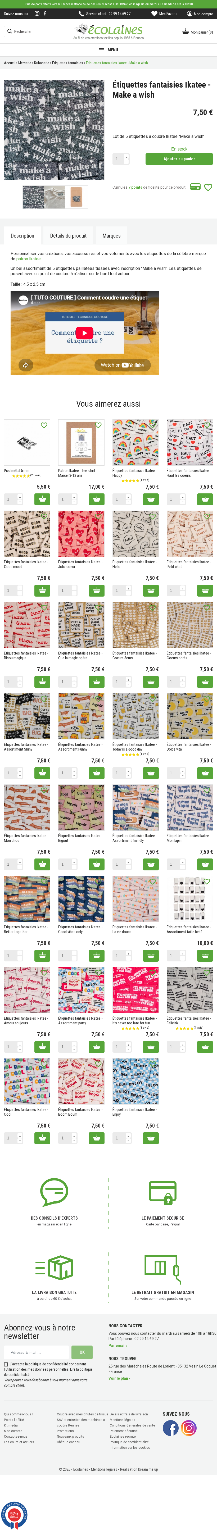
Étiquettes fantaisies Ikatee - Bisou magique (26, 655)
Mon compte (13, 1431)
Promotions (65, 1431)
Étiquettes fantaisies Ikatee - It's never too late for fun (134, 1020)
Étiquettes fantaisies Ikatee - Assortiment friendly (134, 838)
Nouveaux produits (70, 1436)
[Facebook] (45, 13)
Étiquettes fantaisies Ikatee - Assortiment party (80, 1020)
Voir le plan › (119, 1378)
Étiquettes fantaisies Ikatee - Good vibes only (80, 929)
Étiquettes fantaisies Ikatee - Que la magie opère (80, 655)
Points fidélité (14, 1420)
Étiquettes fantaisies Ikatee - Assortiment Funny (80, 747)
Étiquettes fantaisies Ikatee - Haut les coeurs (189, 473)
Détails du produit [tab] (68, 236)
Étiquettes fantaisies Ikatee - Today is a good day (134, 747)
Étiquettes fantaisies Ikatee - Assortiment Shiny (26, 747)
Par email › (117, 1345)
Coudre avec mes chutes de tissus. (83, 1414)
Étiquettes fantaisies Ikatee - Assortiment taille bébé (189, 929)
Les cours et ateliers (19, 1442)
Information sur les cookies (130, 1448)
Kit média (11, 1425)
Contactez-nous (16, 1436)
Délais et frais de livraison (129, 1414)
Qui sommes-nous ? (18, 1414)
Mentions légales (122, 1420)
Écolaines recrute (123, 1436)
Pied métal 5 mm (16, 470)
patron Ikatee (28, 258)
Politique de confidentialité (129, 1442)
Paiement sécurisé (124, 1431)
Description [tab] (22, 236)
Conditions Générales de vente (132, 1425)
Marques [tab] (111, 236)
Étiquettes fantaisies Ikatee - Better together (26, 929)
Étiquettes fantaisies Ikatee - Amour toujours (26, 1020)
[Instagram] (37, 13)
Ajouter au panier (179, 158)
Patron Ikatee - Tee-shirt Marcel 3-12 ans (76, 473)
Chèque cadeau (68, 1442)
